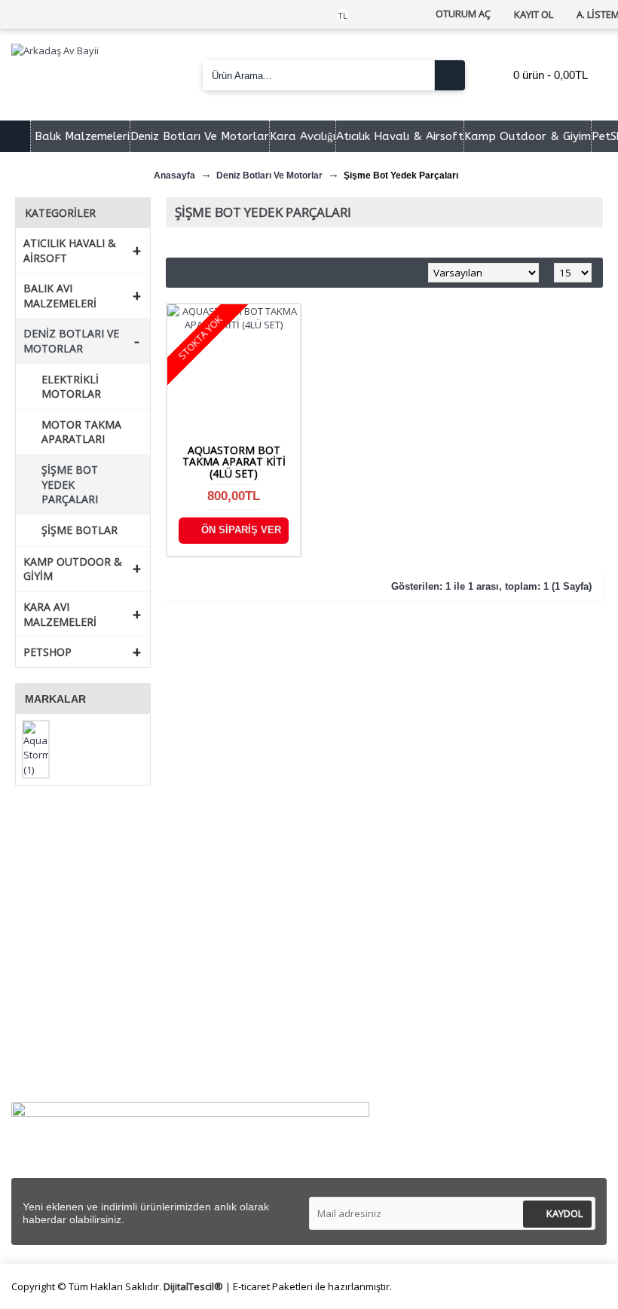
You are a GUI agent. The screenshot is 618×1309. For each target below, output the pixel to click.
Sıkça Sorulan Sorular (75, 902)
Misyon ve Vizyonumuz (80, 884)
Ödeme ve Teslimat (376, 902)
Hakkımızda (52, 866)
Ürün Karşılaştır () (69, 1055)
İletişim (41, 1002)
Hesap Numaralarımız (77, 920)
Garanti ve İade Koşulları (387, 937)
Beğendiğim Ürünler (72, 1037)
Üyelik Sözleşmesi (371, 884)
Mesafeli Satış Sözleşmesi (391, 866)
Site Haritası (53, 937)
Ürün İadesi (51, 1073)
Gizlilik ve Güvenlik (371, 920)
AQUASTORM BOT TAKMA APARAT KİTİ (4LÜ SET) (234, 462)
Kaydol (564, 1213)
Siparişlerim (52, 1019)
